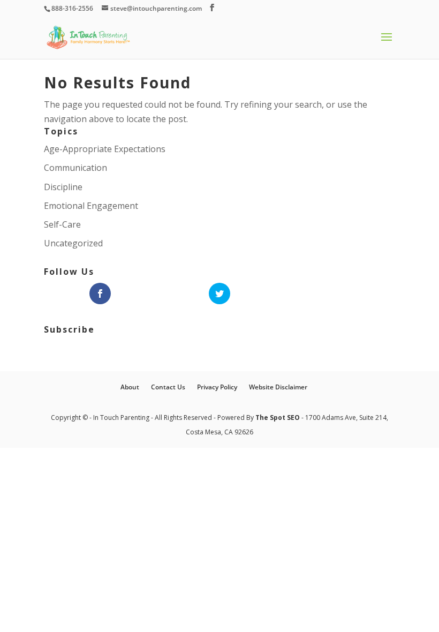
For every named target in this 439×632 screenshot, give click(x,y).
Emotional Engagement (91, 206)
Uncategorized (73, 243)
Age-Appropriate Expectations (104, 149)
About (129, 387)
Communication (75, 168)
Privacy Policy (217, 387)
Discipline (63, 187)
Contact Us (168, 387)
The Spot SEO (278, 417)
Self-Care (62, 224)
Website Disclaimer (278, 387)
